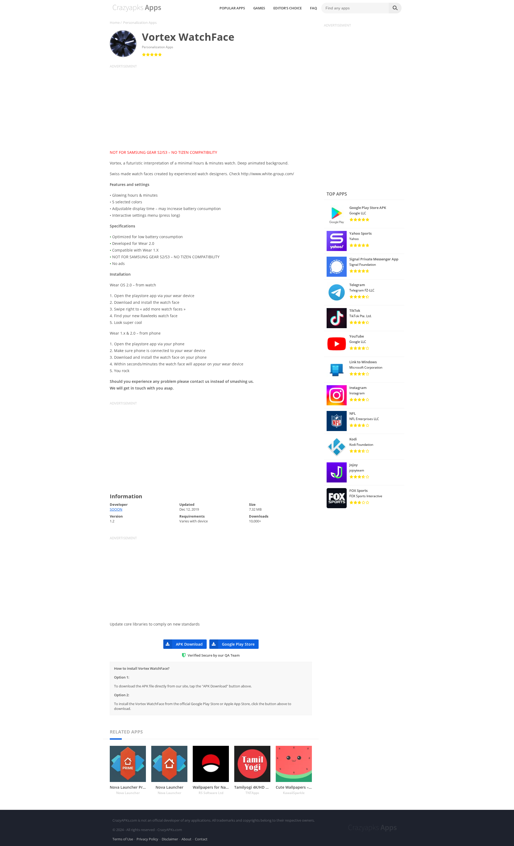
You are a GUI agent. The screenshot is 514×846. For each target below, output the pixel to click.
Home (115, 22)
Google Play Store (238, 644)
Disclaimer (170, 839)
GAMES (259, 8)
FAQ (313, 8)
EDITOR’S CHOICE (287, 8)
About (186, 839)
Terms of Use (122, 839)
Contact (201, 839)
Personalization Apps (140, 22)
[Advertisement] (214, 106)
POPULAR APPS (232, 8)
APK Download (189, 644)
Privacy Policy (147, 839)
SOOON (116, 509)
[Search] (395, 8)
